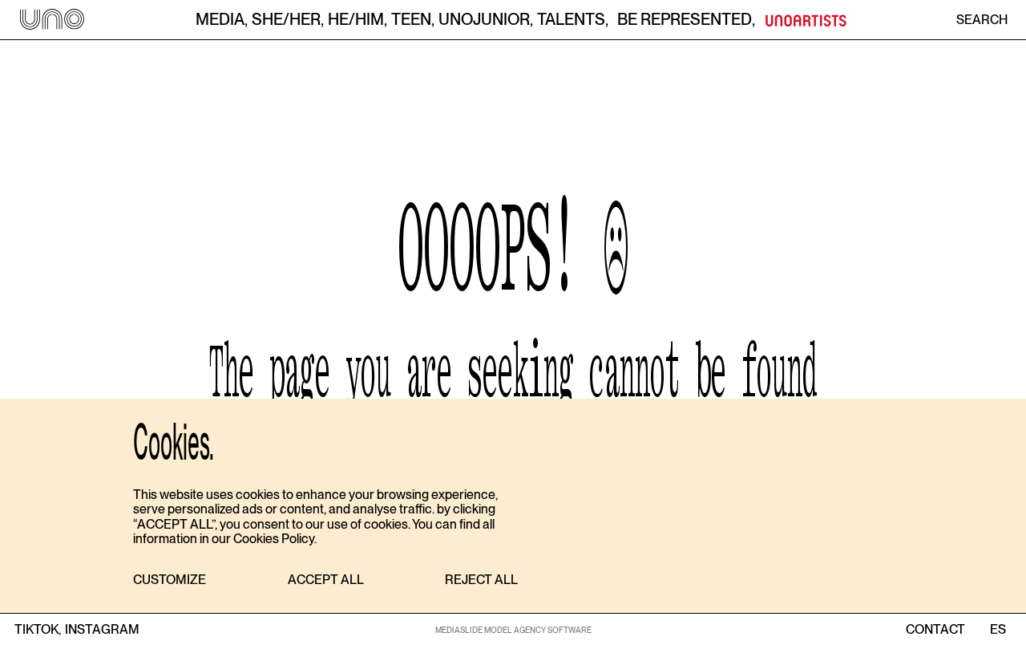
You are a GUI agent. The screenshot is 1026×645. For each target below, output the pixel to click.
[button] (169, 580)
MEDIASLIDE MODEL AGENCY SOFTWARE (513, 630)
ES (997, 629)
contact (935, 629)
